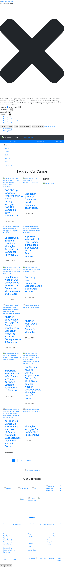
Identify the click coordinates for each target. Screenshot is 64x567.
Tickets (7, 151)
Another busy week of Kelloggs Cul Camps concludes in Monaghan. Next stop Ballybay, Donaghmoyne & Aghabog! (13, 329)
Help (31, 558)
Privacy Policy (7, 131)
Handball (7, 158)
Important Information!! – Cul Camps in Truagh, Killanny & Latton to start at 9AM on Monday (12, 380)
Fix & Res (13, 141)
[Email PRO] (29, 517)
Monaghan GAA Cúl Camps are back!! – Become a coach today (31, 200)
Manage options (8, 117)
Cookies (51, 558)
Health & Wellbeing (9, 550)
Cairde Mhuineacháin (47, 524)
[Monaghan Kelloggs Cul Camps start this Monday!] (32, 410)
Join (59, 141)
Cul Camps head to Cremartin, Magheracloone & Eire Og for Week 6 (33, 284)
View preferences (25, 126)
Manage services (8, 119)
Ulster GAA (50, 542)
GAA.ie (49, 544)
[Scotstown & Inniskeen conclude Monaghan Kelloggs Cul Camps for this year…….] (12, 229)
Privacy (42, 558)
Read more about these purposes (13, 123)
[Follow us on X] (32, 517)
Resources (6, 552)
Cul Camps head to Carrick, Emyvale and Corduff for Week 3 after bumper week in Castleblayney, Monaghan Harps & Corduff (33, 382)
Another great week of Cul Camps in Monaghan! (31, 326)
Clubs (6, 162)
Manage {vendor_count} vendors (13, 121)
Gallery (7, 148)
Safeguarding (7, 548)
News (40, 141)
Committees (7, 544)
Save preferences (37, 126)
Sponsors (6, 538)
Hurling (7, 155)
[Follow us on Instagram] (33, 517)
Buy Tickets (17, 524)
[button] (32, 51)
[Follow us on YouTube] (34, 517)
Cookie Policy (7, 129)
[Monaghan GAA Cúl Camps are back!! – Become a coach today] (32, 180)
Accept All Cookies (7, 126)
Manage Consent (6, 566)
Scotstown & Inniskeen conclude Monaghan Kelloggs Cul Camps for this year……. (12, 246)
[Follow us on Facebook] (30, 517)
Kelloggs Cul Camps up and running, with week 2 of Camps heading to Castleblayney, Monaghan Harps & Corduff (13, 433)
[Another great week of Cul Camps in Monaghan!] (32, 306)
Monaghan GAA (51, 540)
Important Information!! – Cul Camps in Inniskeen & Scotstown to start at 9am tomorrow (32, 246)
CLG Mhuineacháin (27, 137)
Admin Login (50, 534)
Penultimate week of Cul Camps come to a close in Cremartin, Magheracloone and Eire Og (13, 285)
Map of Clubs (9, 165)
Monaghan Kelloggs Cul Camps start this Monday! (32, 430)
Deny (16, 126)
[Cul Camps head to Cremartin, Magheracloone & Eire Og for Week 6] (32, 269)
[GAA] (22, 499)
